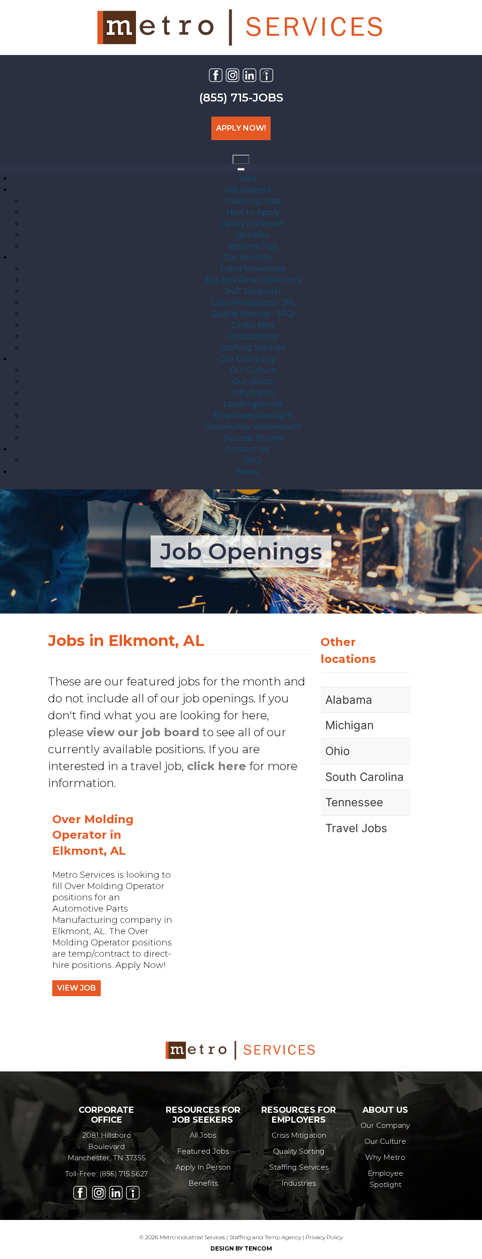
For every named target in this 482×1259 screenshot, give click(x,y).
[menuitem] (247, 178)
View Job (76, 988)
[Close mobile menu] (241, 169)
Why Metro (385, 1157)
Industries (298, 1183)
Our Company (385, 1125)
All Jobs (203, 1135)
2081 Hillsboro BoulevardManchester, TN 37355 (106, 1146)
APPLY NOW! (241, 128)
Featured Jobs (203, 1151)
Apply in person (203, 1167)
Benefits (203, 1183)
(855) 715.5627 (123, 1173)
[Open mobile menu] (241, 159)
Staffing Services (299, 1167)
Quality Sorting (299, 1151)
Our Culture (385, 1141)
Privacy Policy (324, 1237)
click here (216, 766)
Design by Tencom (241, 1248)
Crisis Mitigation (299, 1135)
